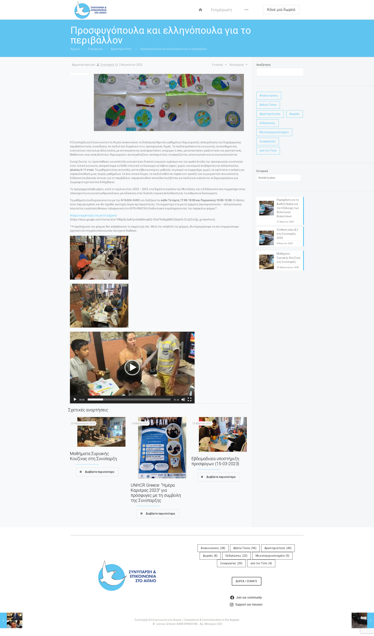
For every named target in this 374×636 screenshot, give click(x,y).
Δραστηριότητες (121, 48)
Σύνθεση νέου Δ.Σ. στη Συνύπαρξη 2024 (288, 233)
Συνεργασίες (268, 141)
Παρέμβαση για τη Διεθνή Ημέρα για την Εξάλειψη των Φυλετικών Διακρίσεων (288, 208)
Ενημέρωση (95, 48)
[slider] (129, 399)
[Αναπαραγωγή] (75, 399)
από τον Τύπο (268, 150)
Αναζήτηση (263, 64)
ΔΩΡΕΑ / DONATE (246, 581)
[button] (132, 367)
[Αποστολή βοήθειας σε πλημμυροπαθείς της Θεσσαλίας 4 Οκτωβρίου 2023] (363, 620)
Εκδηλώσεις (267, 123)
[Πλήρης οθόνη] (189, 399)
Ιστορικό (262, 171)
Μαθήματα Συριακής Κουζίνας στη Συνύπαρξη (93, 456)
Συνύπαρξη (107, 64)
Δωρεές (295, 113)
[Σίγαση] (183, 399)
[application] (132, 367)
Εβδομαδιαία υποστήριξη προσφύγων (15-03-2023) (215, 461)
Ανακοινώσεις (269, 95)
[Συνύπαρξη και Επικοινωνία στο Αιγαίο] (90, 9)
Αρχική (75, 48)
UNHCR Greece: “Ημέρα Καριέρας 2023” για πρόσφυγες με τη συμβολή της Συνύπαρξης (156, 493)
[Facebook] (187, 630)
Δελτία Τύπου (268, 104)
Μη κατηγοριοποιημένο (274, 132)
